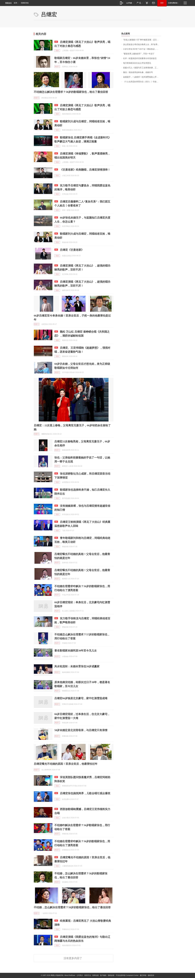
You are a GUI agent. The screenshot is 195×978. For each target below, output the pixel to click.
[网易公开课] (130, 3)
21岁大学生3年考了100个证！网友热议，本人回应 (142, 49)
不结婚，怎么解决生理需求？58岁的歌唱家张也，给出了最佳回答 (72, 907)
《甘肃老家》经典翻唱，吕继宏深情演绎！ (85, 169)
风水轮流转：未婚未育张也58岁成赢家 (76, 666)
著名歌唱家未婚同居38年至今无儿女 (75, 650)
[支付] (147, 3)
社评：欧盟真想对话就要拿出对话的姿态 (140, 58)
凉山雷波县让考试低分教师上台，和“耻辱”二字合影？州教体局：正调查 (142, 44)
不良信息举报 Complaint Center (127, 975)
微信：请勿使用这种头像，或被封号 (138, 72)
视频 (57, 50)
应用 (15, 3)
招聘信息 (95, 975)
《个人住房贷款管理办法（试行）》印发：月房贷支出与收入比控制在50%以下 (142, 82)
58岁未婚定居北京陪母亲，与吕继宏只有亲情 (80, 730)
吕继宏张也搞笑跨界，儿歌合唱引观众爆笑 (85, 793)
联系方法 (87, 975)
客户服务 (103, 975)
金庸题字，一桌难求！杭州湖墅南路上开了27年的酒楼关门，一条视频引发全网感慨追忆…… (142, 77)
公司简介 (80, 975)
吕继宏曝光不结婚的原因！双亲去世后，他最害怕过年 (66, 763)
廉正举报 (143, 975)
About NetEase (69, 975)
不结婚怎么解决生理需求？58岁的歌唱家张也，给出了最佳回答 (71, 91)
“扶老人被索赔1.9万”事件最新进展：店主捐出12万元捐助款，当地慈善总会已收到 (142, 40)
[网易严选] (139, 3)
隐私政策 (111, 975)
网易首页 (8, 3)
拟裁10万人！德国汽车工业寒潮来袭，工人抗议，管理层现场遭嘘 (142, 68)
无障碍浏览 (25, 3)
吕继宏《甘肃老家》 (72, 249)
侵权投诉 (151, 975)
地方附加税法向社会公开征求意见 (137, 63)
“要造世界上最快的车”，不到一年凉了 (138, 54)
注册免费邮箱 (172, 3)
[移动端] (121, 3)
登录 (162, 3)
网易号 (57, 67)
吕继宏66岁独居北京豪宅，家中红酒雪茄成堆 (80, 698)
